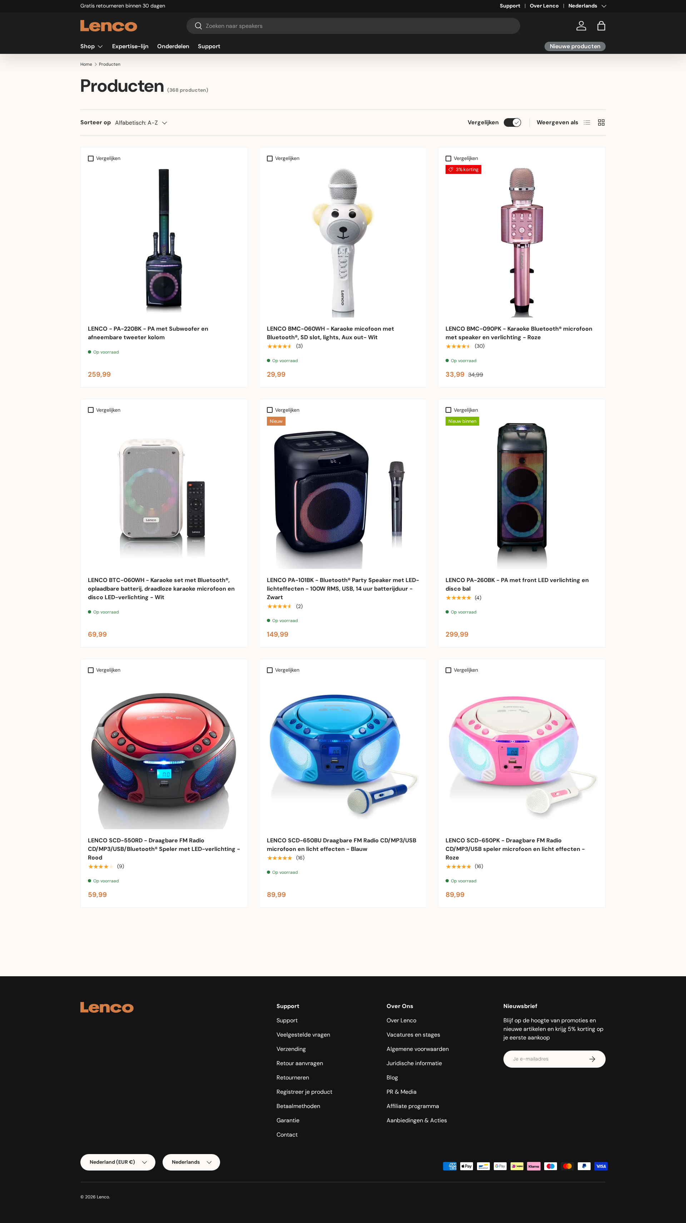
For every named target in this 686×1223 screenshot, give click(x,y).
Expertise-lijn (130, 46)
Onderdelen (173, 46)
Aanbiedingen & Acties (417, 1120)
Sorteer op (95, 122)
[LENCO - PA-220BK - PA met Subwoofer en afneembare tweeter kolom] (164, 241)
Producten (109, 64)
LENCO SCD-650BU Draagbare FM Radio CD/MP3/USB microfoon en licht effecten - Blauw (341, 845)
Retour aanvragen (300, 1063)
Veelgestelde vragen (303, 1034)
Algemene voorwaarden (418, 1049)
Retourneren (293, 1077)
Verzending (291, 1049)
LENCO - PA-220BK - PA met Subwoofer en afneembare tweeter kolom (148, 333)
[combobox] (354, 26)
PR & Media (402, 1092)
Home (86, 64)
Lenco (103, 1197)
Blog (392, 1077)
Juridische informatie (414, 1063)
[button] (601, 26)
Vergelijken (483, 122)
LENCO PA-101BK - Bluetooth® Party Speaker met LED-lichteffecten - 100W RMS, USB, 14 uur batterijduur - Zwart (343, 588)
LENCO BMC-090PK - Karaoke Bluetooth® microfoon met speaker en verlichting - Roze (519, 333)
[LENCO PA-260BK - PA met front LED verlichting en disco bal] (522, 493)
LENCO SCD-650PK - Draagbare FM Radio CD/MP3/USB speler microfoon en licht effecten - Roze (515, 849)
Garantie (288, 1120)
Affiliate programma (413, 1106)
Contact (287, 1134)
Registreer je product (304, 1092)
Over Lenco (544, 5)
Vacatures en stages (413, 1034)
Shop (87, 46)
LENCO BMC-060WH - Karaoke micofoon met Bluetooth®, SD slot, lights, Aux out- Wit (330, 333)
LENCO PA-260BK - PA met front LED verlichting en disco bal (517, 584)
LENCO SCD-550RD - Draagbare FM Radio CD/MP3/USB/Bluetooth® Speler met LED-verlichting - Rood (164, 849)
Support (510, 5)
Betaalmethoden (298, 1106)
